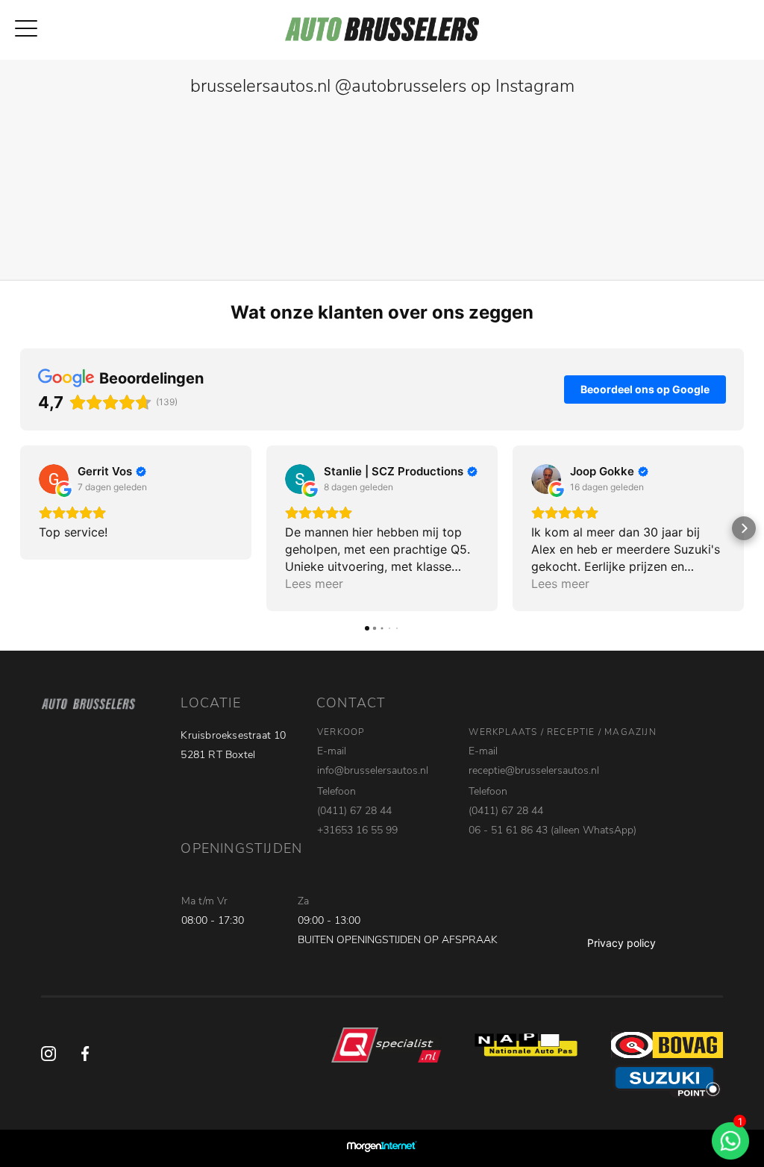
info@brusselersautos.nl (372, 770)
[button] (20, 528)
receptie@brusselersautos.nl (534, 770)
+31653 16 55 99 (357, 830)
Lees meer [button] (314, 583)
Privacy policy (621, 942)
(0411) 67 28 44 (354, 811)
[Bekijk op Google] (54, 479)
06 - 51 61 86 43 (508, 830)
